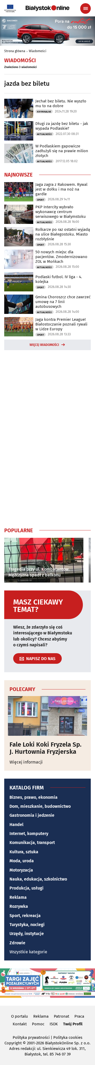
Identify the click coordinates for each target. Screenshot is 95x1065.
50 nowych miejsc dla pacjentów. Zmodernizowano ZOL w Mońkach (61, 257)
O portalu (19, 1016)
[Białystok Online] (47, 8)
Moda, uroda (22, 860)
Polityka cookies (67, 1037)
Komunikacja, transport (32, 842)
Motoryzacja (21, 870)
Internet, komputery (29, 833)
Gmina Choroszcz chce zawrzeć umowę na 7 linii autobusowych (63, 302)
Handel (16, 824)
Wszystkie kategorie (28, 951)
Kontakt (20, 1024)
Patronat (61, 1016)
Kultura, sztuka (24, 851)
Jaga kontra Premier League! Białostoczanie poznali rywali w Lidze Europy (61, 324)
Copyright (13, 1043)
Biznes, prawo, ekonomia (34, 797)
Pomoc (38, 1024)
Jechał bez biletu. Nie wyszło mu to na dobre (60, 103)
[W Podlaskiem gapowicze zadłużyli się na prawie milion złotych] (18, 153)
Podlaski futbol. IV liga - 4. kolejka (58, 279)
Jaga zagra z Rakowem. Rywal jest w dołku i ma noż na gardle (61, 189)
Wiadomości (37, 51)
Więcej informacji (26, 762)
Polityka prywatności (31, 1037)
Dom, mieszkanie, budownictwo (40, 806)
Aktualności (44, 134)
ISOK (54, 1024)
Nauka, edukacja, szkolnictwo (38, 879)
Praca (79, 1016)
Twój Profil (72, 1024)
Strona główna (14, 51)
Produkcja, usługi (27, 888)
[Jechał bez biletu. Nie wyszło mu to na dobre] (18, 108)
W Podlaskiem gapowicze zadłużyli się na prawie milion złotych (61, 151)
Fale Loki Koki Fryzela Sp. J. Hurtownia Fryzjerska (46, 748)
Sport (40, 199)
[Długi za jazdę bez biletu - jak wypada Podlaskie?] (18, 131)
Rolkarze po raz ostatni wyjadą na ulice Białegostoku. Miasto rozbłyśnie (62, 234)
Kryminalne (44, 111)
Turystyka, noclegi (27, 924)
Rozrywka (19, 906)
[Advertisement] (47, 437)
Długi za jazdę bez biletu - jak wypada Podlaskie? (61, 126)
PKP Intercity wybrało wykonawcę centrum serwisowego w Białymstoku (60, 212)
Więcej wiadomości (44, 345)
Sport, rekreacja (25, 915)
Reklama (18, 897)
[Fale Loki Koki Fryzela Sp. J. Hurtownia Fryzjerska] (47, 716)
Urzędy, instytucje (27, 933)
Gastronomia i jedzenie (32, 815)
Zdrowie (17, 942)
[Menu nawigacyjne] (85, 8)
